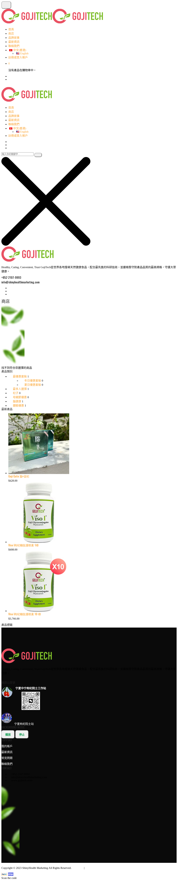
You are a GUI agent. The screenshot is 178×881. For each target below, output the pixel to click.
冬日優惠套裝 (32, 380)
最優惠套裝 (20, 376)
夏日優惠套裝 (32, 384)
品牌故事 (13, 37)
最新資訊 (13, 41)
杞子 (15, 393)
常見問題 (7, 758)
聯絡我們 (13, 45)
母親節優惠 (20, 397)
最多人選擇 (20, 388)
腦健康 (17, 401)
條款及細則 (92, 867)
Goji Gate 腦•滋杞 (18, 476)
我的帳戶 (7, 746)
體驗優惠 (18, 405)
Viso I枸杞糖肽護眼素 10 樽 (24, 614)
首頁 (11, 29)
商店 (11, 33)
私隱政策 (77, 867)
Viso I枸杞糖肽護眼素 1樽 (23, 545)
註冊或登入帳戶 (18, 57)
